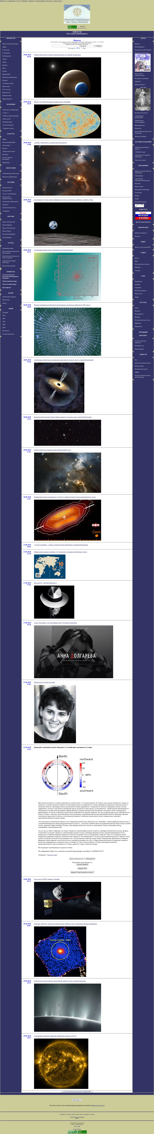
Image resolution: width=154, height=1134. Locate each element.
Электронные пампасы (9, 297)
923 (70, 1091)
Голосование (41, 1)
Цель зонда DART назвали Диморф (46, 879)
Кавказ (4, 62)
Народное (138, 267)
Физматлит (138, 128)
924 (73, 1091)
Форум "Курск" (6, 231)
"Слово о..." (5, 113)
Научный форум (7, 225)
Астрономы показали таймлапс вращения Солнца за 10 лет (55, 1036)
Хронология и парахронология (7, 197)
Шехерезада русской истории (44, 682)
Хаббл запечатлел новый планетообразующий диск (52, 450)
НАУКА (143, 38)
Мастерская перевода (8, 266)
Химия (137, 198)
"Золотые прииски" (8, 125)
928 (84, 1091)
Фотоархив (5, 330)
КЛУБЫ (11, 243)
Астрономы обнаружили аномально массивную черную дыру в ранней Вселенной (63, 360)
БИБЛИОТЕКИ (143, 227)
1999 (3, 327)
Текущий (5, 312)
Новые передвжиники (8, 142)
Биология (137, 183)
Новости (32, 1)
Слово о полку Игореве (9, 194)
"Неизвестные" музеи (8, 151)
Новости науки (139, 366)
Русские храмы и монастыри (7, 158)
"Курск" (4, 59)
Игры (136, 261)
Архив (77, 1114)
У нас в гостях (6, 89)
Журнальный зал (7, 99)
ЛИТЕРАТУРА (10, 38)
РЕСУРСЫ (143, 302)
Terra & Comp (52, 855)
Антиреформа (139, 176)
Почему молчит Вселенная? (143, 50)
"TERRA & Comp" (140, 152)
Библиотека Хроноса (141, 233)
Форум (4, 303)
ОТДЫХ (143, 252)
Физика (137, 195)
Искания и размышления (9, 77)
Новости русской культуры (10, 44)
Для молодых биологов (143, 222)
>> (92, 1091)
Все (136, 360)
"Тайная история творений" (10, 116)
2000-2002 (143, 87)
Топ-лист (49, 1)
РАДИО (143, 241)
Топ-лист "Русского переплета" (140, 341)
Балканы (4, 65)
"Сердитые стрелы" (8, 128)
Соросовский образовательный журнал (142, 179)
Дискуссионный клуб (8, 222)
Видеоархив (6, 162)
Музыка (4, 148)
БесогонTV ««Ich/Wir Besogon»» (45, 583)
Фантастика (5, 300)
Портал (2, 1)
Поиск (136, 308)
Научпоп (137, 236)
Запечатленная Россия (9, 207)
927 (81, 1091)
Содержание (10, 1)
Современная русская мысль (10, 173)
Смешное (137, 270)
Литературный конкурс (9, 281)
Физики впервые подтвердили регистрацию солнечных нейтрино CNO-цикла (62, 305)
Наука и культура (140, 84)
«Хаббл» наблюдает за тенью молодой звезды (50, 142)
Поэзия (4, 71)
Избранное (138, 323)
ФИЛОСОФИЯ (11, 168)
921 (64, 1091)
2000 (3, 324)
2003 (3, 315)
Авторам (137, 284)
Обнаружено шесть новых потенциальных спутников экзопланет (57, 55)
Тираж (137, 297)
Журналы (137, 317)
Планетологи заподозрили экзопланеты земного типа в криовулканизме (60, 981)
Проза (4, 68)
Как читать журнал (140, 290)
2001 (3, 321)
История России (7, 187)
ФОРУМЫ (10, 216)
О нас (18, 1)
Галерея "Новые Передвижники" (77, 1117)
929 (87, 1091)
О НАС (143, 276)
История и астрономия (141, 78)
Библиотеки (138, 326)
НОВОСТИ (143, 354)
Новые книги (6, 86)
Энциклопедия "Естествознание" (140, 121)
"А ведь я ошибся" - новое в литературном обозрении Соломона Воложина (61, 545)
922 (67, 1091)
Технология (138, 192)
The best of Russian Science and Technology (143, 376)
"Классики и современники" (10, 110)
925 (75, 1091)
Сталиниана (5, 211)
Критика (4, 80)
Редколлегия (138, 281)
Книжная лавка (6, 95)
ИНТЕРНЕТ (143, 335)
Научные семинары (140, 136)
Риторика (5, 154)
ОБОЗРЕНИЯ (10, 104)
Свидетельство (74, 42)
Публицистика (6, 56)
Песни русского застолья (142, 264)
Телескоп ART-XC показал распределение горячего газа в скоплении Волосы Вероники (65, 924)
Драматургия (6, 74)
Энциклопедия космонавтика (139, 116)
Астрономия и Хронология (10, 201)
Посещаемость (139, 314)
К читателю (5, 50)
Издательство (6, 92)
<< (62, 1091)
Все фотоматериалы (8, 334)
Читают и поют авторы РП (142, 247)
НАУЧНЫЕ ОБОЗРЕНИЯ (143, 142)
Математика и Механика (142, 189)
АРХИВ (10, 308)
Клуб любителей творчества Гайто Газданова (10, 257)
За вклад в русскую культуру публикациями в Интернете (10, 276)
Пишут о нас (138, 293)
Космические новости (141, 113)
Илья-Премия (6, 287)
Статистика (86, 1114)
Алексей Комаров (79, 1124)
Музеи (137, 258)
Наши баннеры (139, 349)
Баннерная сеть (139, 345)
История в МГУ (7, 191)
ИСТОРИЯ (10, 182)
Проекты (137, 311)
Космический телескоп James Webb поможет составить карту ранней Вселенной (62, 417)
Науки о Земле (139, 186)
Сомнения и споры (8, 83)
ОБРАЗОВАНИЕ (143, 165)
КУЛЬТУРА (10, 134)
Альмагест (5, 204)
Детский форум (7, 237)
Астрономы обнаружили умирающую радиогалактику (53, 250)
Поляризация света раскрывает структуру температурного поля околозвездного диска (65, 497)
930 (90, 1091)
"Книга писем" (6, 119)
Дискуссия (58, 1)
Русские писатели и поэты (142, 320)
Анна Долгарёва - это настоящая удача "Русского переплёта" (55, 623)
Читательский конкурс (9, 284)
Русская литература (140, 202)
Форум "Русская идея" (9, 228)
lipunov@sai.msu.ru (98, 1105)
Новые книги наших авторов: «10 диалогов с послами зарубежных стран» (60, 552)
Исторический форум (8, 234)
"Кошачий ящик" (7, 122)
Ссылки (81, 1114)
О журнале (138, 287)
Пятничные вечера (7, 248)
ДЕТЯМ (10, 293)
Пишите (25, 1)
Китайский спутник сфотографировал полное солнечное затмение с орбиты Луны (63, 200)
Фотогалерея (6, 145)
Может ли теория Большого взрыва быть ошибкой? (52, 102)
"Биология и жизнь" (140, 160)
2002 (3, 318)
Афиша (4, 47)
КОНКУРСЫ (11, 271)
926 (78, 1091)
